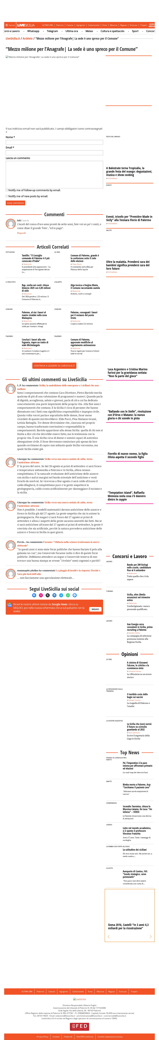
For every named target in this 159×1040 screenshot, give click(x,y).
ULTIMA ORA (47, 25)
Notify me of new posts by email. (28, 196)
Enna (104, 25)
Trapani (143, 25)
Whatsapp (26, 31)
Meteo (81, 31)
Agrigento (80, 25)
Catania (70, 25)
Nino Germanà (134, 733)
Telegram (44, 31)
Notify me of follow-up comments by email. (34, 190)
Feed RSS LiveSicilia (85, 1036)
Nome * (10, 137)
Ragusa (123, 25)
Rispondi (21, 232)
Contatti (56, 1036)
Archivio (28, 38)
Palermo (60, 25)
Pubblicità (68, 1036)
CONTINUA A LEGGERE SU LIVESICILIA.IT (54, 365)
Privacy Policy (42, 1036)
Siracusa (133, 25)
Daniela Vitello (134, 633)
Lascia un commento (18, 158)
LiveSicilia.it (13, 38)
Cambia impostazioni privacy (110, 1036)
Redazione (28, 264)
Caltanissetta (93, 25)
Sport (127, 31)
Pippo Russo (77, 264)
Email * (10, 147)
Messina (113, 25)
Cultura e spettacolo (105, 31)
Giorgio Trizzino (135, 700)
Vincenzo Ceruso (135, 671)
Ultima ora (64, 31)
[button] (109, 936)
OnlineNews (112, 178)
